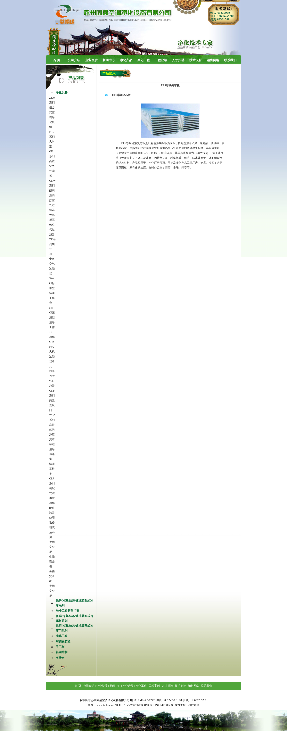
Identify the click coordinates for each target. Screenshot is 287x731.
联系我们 (230, 60)
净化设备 (62, 92)
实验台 (60, 657)
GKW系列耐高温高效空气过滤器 (52, 195)
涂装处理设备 (52, 517)
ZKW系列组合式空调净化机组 (52, 112)
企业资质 (91, 60)
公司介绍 (74, 60)
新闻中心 (108, 60)
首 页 (56, 60)
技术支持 (195, 60)
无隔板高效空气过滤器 (52, 224)
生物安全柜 (52, 547)
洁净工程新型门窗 (67, 610)
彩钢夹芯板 (63, 641)
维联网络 (193, 705)
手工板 (60, 646)
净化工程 (143, 60)
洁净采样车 (52, 468)
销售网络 (213, 60)
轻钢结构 (62, 652)
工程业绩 (161, 60)
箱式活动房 (52, 532)
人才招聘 (178, 60)
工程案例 (154, 685)
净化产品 (126, 60)
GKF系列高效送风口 (52, 400)
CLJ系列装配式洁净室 (52, 488)
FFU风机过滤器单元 (52, 356)
